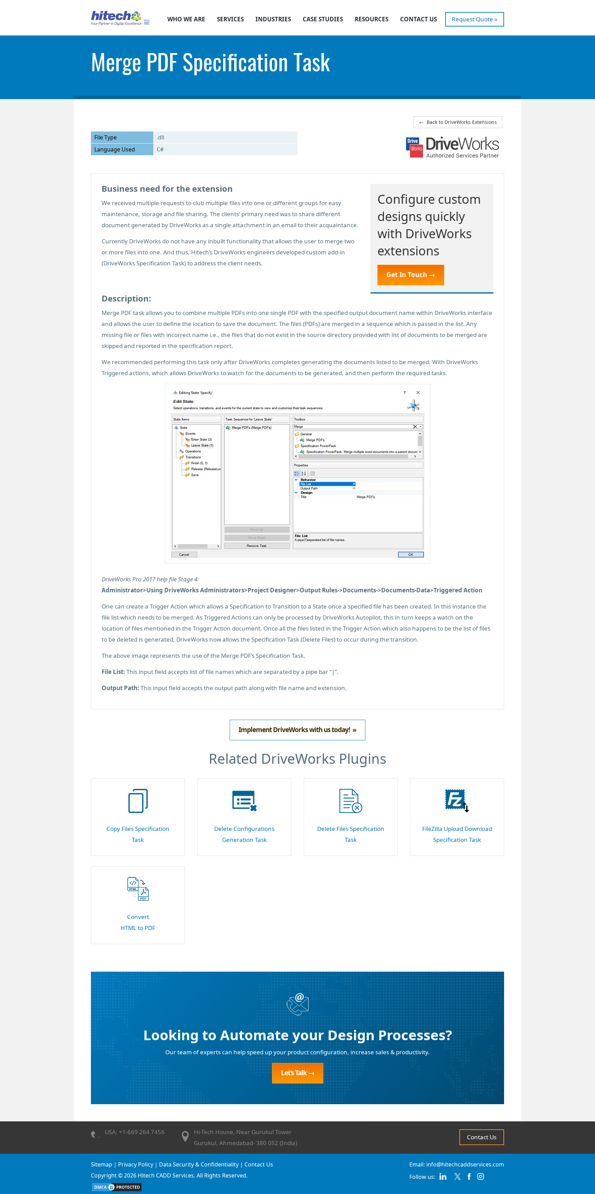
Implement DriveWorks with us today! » (297, 729)
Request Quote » (475, 19)
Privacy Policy (135, 1164)
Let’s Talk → (297, 1072)
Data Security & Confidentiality (199, 1164)
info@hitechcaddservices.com (465, 1164)
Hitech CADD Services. (166, 1175)
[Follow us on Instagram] (481, 1179)
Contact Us (418, 19)
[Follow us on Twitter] (457, 1179)
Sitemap (101, 1164)
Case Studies (323, 19)
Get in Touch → (410, 274)
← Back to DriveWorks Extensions (458, 122)
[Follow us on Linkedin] (443, 1179)
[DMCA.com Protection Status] (117, 1186)
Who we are (186, 19)
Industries (273, 19)
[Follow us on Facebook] (469, 1179)
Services (230, 19)
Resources (371, 19)
